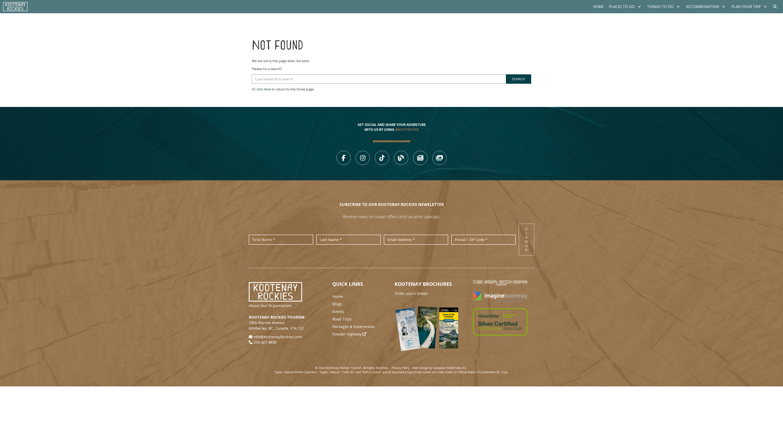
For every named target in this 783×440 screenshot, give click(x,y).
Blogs (337, 303)
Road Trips (342, 319)
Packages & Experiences (353, 326)
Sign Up (526, 239)
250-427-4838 (264, 342)
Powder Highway (347, 334)
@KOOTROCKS (407, 129)
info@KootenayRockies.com (277, 336)
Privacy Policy (400, 368)
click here (264, 89)
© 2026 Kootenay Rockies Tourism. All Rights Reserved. (352, 368)
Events (338, 311)
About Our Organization (270, 305)
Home (598, 6)
